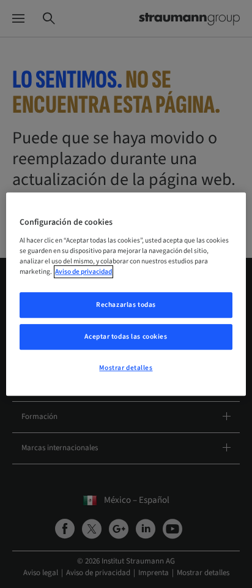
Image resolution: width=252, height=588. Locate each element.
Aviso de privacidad (83, 271)
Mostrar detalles (125, 368)
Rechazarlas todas (126, 305)
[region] (125, 294)
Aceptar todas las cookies (125, 336)
